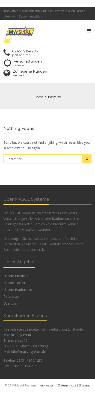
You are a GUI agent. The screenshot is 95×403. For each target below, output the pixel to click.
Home (39, 97)
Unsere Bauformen (17, 289)
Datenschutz (67, 385)
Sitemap (85, 385)
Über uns (10, 303)
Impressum (47, 385)
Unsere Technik (15, 282)
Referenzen (12, 296)
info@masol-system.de (28, 351)
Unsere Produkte (16, 276)
